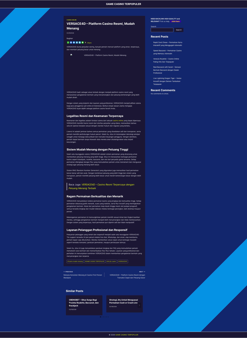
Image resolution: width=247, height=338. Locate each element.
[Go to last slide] (69, 305)
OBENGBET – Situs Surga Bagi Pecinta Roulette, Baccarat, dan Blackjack (84, 303)
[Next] (139, 305)
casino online (118, 121)
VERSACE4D (122, 261)
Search (153, 26)
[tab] (100, 316)
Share (89, 43)
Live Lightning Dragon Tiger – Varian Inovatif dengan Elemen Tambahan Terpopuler (167, 81)
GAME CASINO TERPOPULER (94, 261)
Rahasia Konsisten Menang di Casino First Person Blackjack (83, 275)
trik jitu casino (111, 261)
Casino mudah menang (75, 261)
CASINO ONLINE (72, 20)
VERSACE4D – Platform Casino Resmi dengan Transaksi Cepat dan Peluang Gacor (127, 275)
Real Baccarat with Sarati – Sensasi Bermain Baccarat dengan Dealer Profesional (167, 70)
